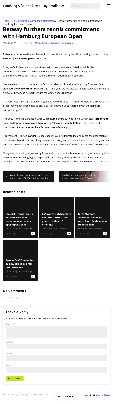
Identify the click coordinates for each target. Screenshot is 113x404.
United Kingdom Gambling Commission (33, 20)
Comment (11, 324)
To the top (67, 396)
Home (6, 20)
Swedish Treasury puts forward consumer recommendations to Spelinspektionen (20, 217)
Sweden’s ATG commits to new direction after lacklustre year (20, 260)
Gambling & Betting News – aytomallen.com (35, 6)
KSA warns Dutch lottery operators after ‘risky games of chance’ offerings (56, 217)
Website (9, 365)
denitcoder (105, 395)
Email (9, 353)
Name (9, 342)
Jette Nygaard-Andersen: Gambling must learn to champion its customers (92, 217)
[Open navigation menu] (108, 6)
